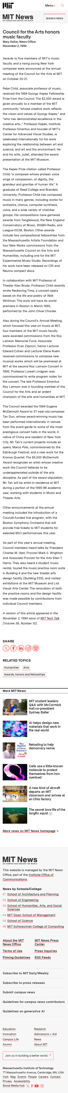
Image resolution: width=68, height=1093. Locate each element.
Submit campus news (19, 992)
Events (22, 1076)
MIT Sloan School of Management (31, 915)
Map (13, 1076)
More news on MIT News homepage (29, 831)
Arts (26, 667)
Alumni (7, 1044)
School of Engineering (22, 900)
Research (40, 1029)
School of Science (20, 920)
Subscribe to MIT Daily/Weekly (26, 973)
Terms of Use (12, 951)
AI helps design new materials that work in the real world (45, 726)
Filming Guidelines (16, 957)
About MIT (41, 1044)
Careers (43, 1076)
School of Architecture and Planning (33, 894)
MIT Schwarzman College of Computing (35, 926)
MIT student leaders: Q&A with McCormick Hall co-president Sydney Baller (45, 706)
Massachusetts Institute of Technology (28, 1068)
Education (9, 1029)
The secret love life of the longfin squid (47, 811)
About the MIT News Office (13, 942)
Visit (6, 1076)
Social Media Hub (14, 1085)
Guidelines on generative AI (24, 1011)
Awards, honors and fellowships (24, 674)
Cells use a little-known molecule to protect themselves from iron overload (46, 771)
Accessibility (22, 1081)
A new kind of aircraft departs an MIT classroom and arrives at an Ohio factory (47, 793)
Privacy (7, 1081)
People (32, 1076)
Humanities (11, 667)
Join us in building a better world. (26, 1055)
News (37, 1039)
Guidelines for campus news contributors (34, 1002)
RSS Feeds (43, 957)
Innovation (9, 1034)
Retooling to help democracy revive (42, 746)
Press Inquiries (46, 951)
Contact (55, 1076)
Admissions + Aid (45, 1034)
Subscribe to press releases (24, 983)
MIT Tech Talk (49, 618)
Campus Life (11, 1039)
